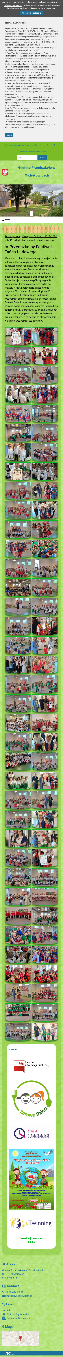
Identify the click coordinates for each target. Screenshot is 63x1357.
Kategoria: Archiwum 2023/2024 (39, 236)
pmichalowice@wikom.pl (18, 1295)
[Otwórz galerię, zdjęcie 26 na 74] (45, 568)
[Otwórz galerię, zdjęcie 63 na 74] (18, 935)
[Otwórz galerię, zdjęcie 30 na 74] (45, 607)
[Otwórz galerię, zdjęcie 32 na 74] (45, 626)
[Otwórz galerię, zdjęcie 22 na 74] (45, 529)
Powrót (12, 1049)
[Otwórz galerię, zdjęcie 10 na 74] (45, 414)
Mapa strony (24, 145)
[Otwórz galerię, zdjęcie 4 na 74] (45, 355)
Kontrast (21, 152)
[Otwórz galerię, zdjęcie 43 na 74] (18, 742)
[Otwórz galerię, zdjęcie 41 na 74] (18, 722)
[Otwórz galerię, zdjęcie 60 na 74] (45, 896)
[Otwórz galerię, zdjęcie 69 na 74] (18, 993)
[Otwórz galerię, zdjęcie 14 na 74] (45, 452)
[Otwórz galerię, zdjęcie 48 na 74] (45, 780)
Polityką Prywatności (13, 5)
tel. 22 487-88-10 (14, 1292)
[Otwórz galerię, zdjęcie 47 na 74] (18, 780)
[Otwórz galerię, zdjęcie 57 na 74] (18, 877)
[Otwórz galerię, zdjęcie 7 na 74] (18, 394)
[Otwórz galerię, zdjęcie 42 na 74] (45, 722)
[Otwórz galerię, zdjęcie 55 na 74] (18, 858)
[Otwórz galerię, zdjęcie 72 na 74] (45, 1012)
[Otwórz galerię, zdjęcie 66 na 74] (45, 954)
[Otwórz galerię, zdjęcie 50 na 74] (45, 800)
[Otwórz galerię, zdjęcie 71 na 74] (18, 1012)
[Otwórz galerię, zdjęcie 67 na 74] (18, 974)
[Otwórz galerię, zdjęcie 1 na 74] (18, 336)
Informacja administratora (36, 152)
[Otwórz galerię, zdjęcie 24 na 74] (45, 549)
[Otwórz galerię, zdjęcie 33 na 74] (18, 645)
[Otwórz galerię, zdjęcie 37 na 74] (18, 684)
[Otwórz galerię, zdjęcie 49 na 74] (18, 800)
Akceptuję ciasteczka (31, 13)
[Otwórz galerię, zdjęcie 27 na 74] (18, 587)
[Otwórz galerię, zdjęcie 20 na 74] (45, 510)
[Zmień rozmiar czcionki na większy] (47, 145)
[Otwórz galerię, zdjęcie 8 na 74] (45, 394)
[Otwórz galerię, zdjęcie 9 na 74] (18, 413)
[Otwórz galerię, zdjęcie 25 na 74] (18, 568)
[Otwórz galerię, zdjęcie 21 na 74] (18, 529)
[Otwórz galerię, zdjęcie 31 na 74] (18, 626)
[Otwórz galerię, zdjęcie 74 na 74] (45, 1032)
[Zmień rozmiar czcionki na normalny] (40, 145)
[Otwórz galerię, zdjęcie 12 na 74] (45, 433)
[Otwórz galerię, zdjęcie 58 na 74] (45, 877)
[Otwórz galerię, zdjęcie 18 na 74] (45, 491)
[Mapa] (20, 1338)
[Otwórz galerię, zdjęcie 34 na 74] (45, 645)
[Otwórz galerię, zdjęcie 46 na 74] (45, 761)
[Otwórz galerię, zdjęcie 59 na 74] (18, 896)
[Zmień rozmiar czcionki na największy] (54, 145)
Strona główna (11, 145)
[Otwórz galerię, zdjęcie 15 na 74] (18, 471)
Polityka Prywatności (17, 1314)
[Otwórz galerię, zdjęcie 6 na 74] (45, 375)
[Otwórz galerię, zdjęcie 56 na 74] (45, 858)
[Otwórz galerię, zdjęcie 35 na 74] (18, 665)
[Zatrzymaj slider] (31, 213)
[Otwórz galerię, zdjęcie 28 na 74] (45, 587)
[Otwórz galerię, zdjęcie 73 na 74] (18, 1032)
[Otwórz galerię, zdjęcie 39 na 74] (18, 703)
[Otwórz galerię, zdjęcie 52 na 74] (45, 819)
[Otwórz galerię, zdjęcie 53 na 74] (18, 838)
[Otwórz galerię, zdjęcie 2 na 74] (45, 336)
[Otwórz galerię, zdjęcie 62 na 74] (45, 916)
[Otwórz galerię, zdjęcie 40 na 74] (45, 703)
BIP (8, 1310)
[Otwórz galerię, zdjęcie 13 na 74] (18, 452)
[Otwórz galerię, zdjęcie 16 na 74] (45, 471)
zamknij (9, 135)
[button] (4, 200)
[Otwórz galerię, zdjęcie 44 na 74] (45, 742)
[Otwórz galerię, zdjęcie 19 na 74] (18, 510)
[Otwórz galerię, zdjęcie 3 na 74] (18, 355)
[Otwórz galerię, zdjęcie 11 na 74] (18, 433)
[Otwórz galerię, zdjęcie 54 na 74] (45, 838)
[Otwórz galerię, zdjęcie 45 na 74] (18, 761)
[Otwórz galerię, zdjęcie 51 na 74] (18, 819)
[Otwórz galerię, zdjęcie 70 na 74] (45, 993)
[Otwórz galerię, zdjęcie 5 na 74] (18, 375)
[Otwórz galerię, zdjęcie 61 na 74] (18, 916)
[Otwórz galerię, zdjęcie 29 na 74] (18, 607)
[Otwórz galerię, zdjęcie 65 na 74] (18, 954)
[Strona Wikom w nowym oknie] (9, 1353)
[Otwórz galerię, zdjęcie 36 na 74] (45, 665)
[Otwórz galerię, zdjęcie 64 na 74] (45, 935)
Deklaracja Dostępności (18, 1318)
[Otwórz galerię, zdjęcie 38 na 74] (45, 684)
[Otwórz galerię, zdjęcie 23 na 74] (18, 549)
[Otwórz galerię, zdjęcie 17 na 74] (18, 491)
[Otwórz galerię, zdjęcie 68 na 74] (45, 974)
